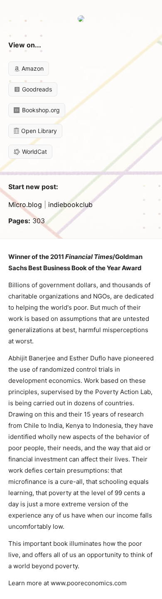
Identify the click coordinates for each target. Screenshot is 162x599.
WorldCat (33, 151)
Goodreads (36, 89)
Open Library (38, 130)
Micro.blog (25, 204)
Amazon (32, 68)
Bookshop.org (40, 109)
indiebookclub (70, 204)
